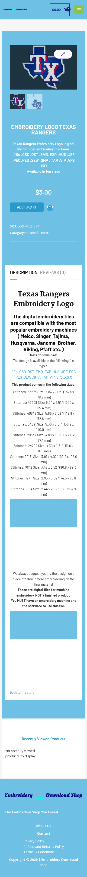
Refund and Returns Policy (43, 846)
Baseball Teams (37, 232)
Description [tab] (24, 272)
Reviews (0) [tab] (52, 272)
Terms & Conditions (39, 851)
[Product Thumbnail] (63, 54)
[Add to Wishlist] (50, 208)
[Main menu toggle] (79, 9)
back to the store (22, 692)
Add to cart (26, 207)
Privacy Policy (33, 841)
